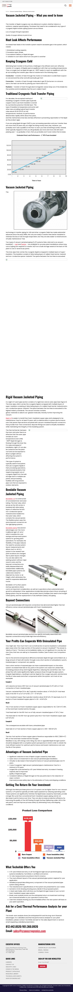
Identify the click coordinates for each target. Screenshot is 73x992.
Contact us (10, 964)
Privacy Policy (23, 990)
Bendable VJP (10, 499)
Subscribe (42, 966)
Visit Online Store (7, 1)
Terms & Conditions (34, 990)
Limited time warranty (47, 990)
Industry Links (11, 967)
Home (7, 11)
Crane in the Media (12, 969)
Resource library (12, 973)
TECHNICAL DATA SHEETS (13, 976)
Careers (9, 962)
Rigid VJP (9, 418)
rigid (16, 244)
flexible (23, 244)
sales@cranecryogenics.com (29, 931)
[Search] (65, 5)
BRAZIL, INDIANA (43, 950)
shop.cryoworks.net (13, 978)
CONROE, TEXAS (43, 952)
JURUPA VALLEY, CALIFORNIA (47, 947)
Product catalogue (13, 971)
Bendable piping (11, 528)
